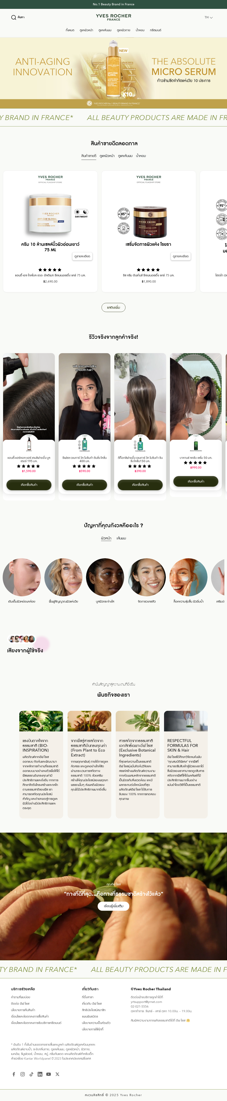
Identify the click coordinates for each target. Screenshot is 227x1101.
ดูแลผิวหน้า (86, 30)
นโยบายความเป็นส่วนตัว (96, 1022)
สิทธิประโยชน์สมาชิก (94, 1010)
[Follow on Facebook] (13, 1073)
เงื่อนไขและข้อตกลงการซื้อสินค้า (30, 1016)
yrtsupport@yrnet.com (146, 1001)
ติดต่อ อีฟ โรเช (20, 1003)
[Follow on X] (57, 1073)
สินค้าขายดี (88, 156)
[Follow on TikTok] (31, 1073)
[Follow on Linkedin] (40, 1073)
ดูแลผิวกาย (123, 30)
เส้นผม (121, 538)
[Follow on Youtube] (48, 1073)
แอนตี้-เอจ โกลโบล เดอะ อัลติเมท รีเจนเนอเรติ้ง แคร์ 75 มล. (50, 275)
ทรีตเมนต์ (155, 30)
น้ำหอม (140, 30)
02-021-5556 (140, 1006)
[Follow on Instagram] (22, 1073)
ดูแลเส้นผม (105, 30)
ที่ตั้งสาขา (87, 997)
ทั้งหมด (70, 30)
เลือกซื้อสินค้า (29, 484)
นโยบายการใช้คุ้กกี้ (92, 1029)
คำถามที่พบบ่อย (20, 997)
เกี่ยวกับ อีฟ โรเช (92, 1003)
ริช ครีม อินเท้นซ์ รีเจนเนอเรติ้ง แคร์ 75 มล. (148, 275)
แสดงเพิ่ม (113, 307)
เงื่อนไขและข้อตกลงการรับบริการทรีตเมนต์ (36, 1022)
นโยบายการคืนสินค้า (23, 1010)
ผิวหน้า (106, 538)
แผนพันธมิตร (90, 1016)
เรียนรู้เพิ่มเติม (113, 906)
